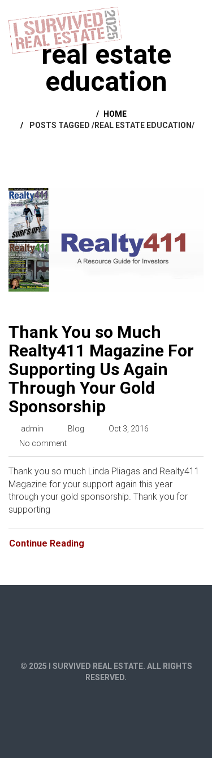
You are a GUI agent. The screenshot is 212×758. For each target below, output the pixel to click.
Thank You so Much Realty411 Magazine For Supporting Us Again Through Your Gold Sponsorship (101, 369)
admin (32, 428)
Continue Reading (46, 543)
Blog (76, 428)
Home (115, 113)
